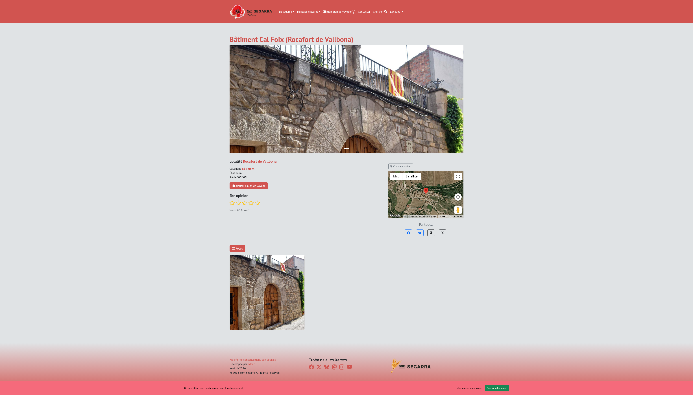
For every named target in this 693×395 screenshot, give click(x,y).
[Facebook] (408, 232)
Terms (459, 217)
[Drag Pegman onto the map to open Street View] (458, 210)
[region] (346, 388)
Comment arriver (402, 166)
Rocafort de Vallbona (260, 161)
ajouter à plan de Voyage (250, 186)
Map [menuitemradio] (396, 176)
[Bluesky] (420, 232)
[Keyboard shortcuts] (405, 216)
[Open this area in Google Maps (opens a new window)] (395, 215)
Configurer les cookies (469, 388)
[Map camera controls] (458, 197)
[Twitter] (442, 232)
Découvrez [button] (285, 11)
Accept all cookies (497, 388)
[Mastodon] (431, 232)
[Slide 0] (346, 148)
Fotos (239, 248)
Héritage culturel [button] (307, 11)
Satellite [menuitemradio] (412, 176)
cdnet (251, 364)
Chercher (378, 11)
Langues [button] (395, 11)
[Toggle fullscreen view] (458, 176)
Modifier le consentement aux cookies (253, 359)
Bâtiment (248, 168)
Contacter (364, 11)
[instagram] (341, 367)
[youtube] (349, 367)
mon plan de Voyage (340, 11)
